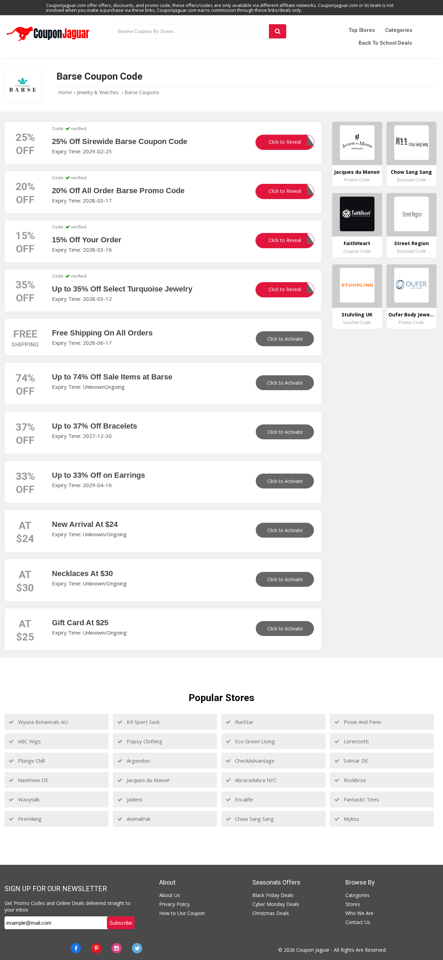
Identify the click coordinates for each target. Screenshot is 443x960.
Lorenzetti (355, 741)
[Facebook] (76, 948)
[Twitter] (137, 948)
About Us (169, 895)
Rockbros (354, 780)
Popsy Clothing (143, 741)
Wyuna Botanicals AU (42, 721)
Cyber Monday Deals (275, 904)
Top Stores (362, 30)
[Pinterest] (96, 948)
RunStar (244, 721)
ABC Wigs (29, 741)
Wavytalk (28, 799)
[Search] (277, 31)
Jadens (134, 799)
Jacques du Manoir (147, 780)
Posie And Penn (361, 721)
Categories (398, 30)
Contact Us (357, 922)
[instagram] (116, 948)
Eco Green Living (254, 741)
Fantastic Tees (360, 799)
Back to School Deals (385, 43)
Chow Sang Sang (254, 818)
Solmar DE (355, 760)
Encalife (243, 799)
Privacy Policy (174, 904)
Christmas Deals (270, 913)
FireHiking (29, 818)
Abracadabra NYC (255, 780)
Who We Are (359, 913)
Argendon (137, 760)
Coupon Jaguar (312, 949)
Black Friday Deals (272, 895)
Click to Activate (285, 338)
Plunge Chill (31, 760)
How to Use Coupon (182, 913)
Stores (352, 904)
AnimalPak (138, 818)
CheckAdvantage (254, 760)
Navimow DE (32, 780)
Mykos (350, 818)
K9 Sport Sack (142, 721)
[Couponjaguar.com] (47, 41)
